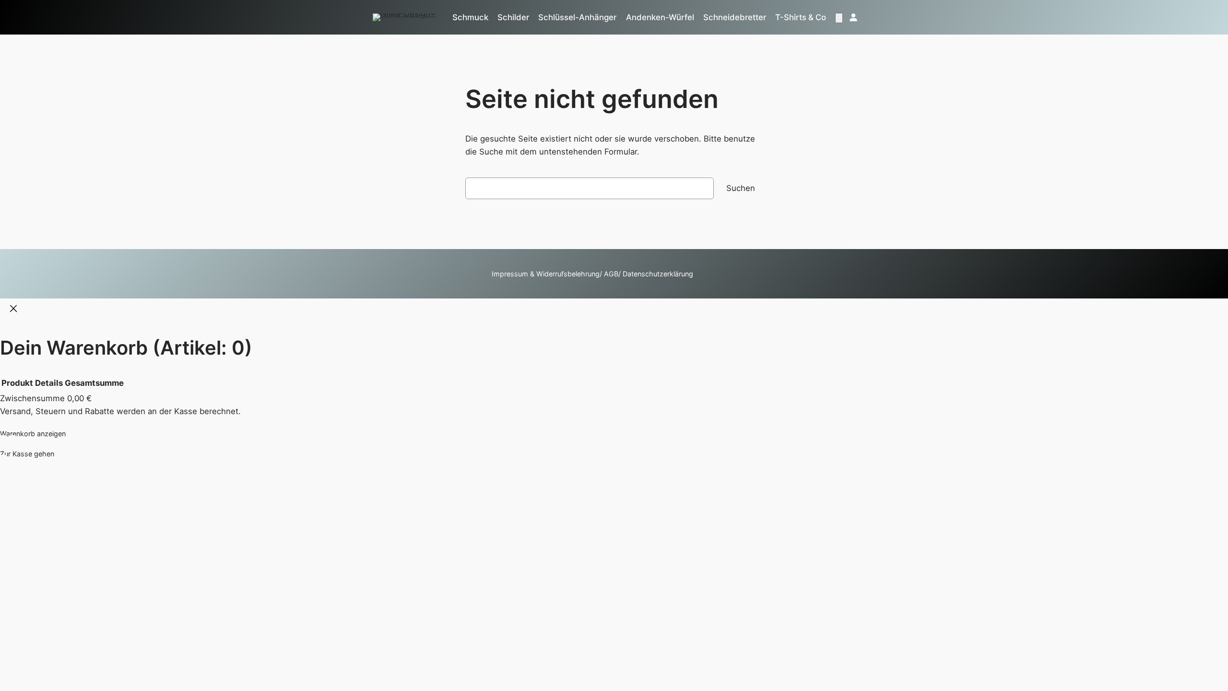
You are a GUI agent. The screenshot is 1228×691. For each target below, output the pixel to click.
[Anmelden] (853, 17)
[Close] (13, 309)
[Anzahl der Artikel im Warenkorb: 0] (839, 18)
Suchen (740, 188)
